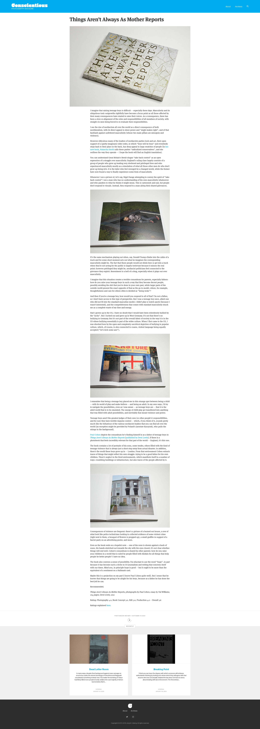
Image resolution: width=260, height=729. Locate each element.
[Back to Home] (130, 709)
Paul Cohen (95, 434)
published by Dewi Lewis (137, 437)
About (228, 6)
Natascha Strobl (107, 149)
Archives (238, 6)
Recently (130, 626)
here (108, 605)
